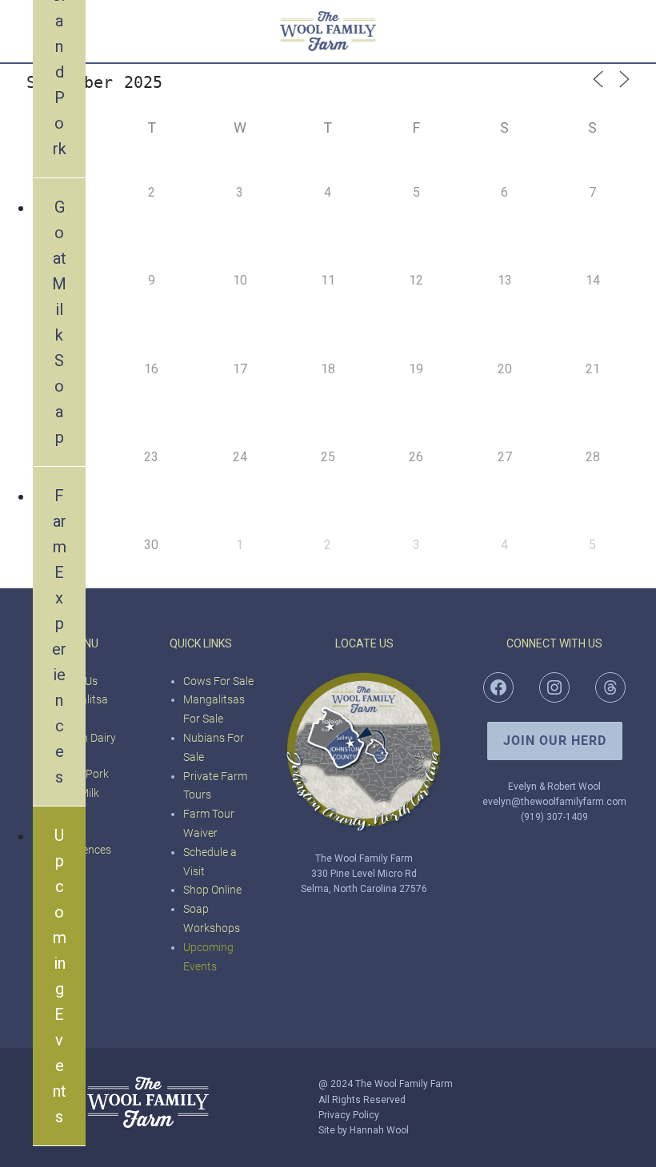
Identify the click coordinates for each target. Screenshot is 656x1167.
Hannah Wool (379, 1130)
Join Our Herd (554, 740)
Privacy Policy (348, 1115)
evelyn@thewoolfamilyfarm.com (554, 801)
